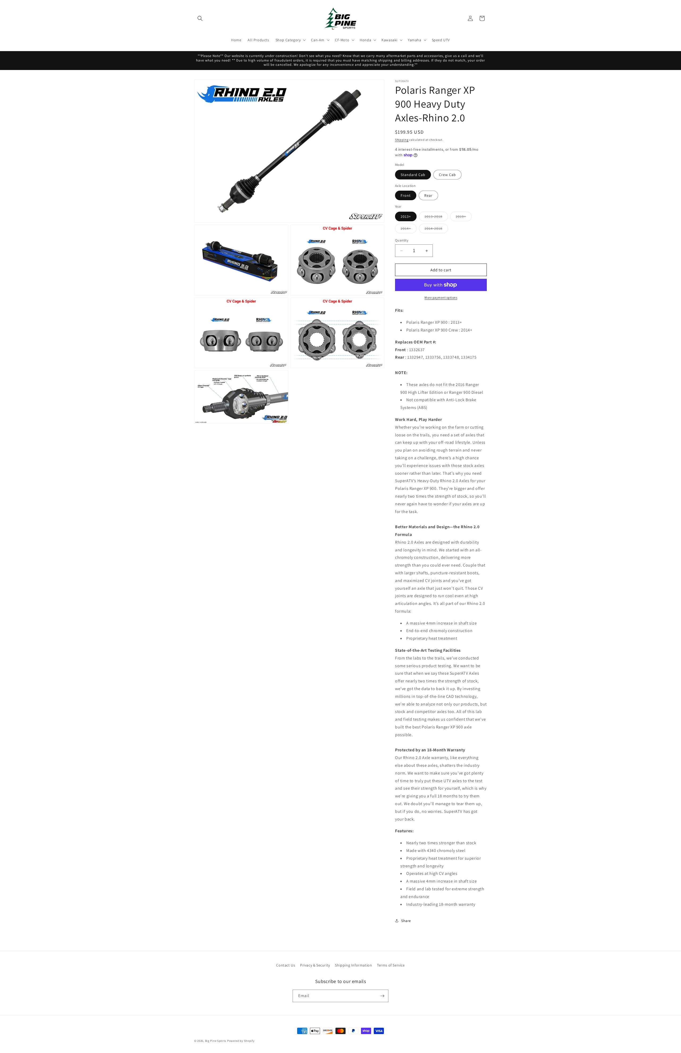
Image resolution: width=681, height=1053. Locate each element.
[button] (200, 18)
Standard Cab (413, 174)
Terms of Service (391, 965)
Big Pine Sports (216, 1041)
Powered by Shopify (241, 1041)
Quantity (401, 240)
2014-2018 (436, 229)
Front (406, 195)
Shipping (402, 140)
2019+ (464, 217)
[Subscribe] (382, 996)
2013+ (406, 216)
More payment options (441, 298)
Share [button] (406, 920)
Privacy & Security (315, 965)
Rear (428, 195)
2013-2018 (436, 217)
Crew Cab (447, 174)
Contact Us (285, 965)
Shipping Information (353, 965)
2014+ (409, 229)
